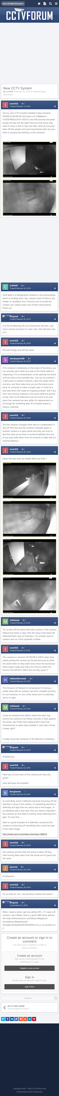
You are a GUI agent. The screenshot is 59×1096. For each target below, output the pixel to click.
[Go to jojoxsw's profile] (5, 868)
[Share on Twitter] (3, 1019)
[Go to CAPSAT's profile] (5, 287)
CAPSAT (14, 285)
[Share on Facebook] (7, 1019)
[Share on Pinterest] (34, 1019)
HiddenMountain (18, 678)
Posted (20, 106)
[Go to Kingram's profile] (6, 316)
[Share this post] (55, 106)
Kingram (14, 316)
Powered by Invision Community (29, 1092)
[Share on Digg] (12, 1019)
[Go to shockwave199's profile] (5, 360)
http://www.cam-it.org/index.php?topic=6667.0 (25, 834)
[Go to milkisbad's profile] (5, 621)
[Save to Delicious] (16, 1019)
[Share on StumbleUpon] (25, 1019)
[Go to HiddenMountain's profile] (5, 680)
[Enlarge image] (29, 159)
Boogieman (15, 791)
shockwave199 (17, 358)
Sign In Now (29, 987)
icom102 (9, 91)
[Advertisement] (29, 53)
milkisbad (14, 620)
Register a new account (29, 968)
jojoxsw (13, 867)
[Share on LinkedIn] (30, 1019)
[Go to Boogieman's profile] (5, 793)
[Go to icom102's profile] (5, 105)
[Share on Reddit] (21, 1019)
